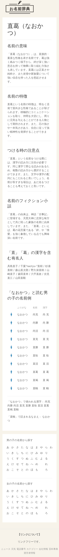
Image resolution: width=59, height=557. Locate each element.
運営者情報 (29, 552)
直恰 (35, 355)
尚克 (35, 314)
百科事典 (53, 548)
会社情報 (43, 548)
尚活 (35, 330)
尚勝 (35, 322)
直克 (35, 339)
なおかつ (22, 314)
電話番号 (21, 548)
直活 (35, 363)
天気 (13, 548)
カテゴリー (32, 548)
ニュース (5, 548)
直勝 (35, 347)
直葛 (35, 371)
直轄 (35, 388)
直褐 (35, 380)
